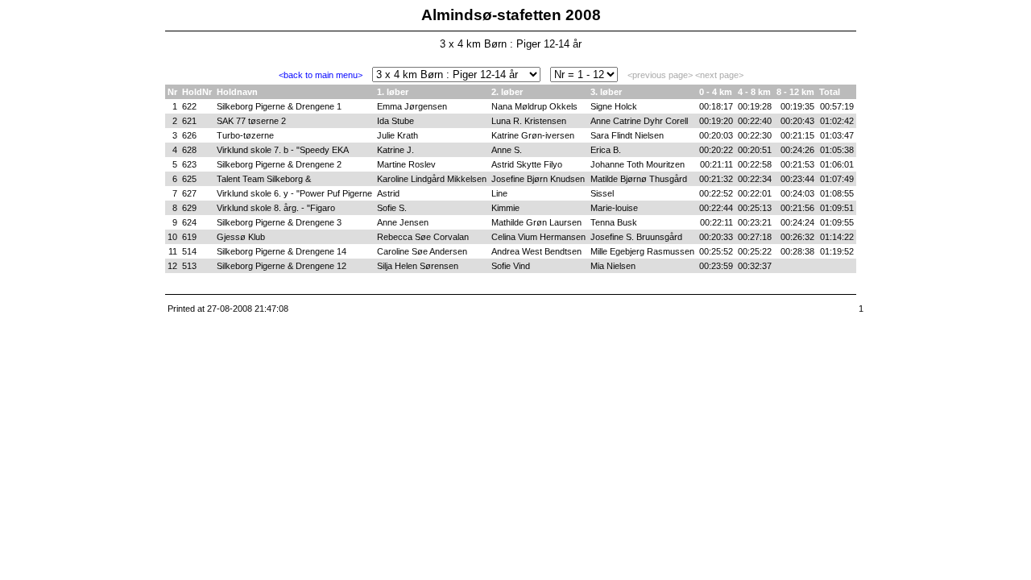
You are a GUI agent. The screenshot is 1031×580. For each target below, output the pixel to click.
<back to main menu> (320, 75)
